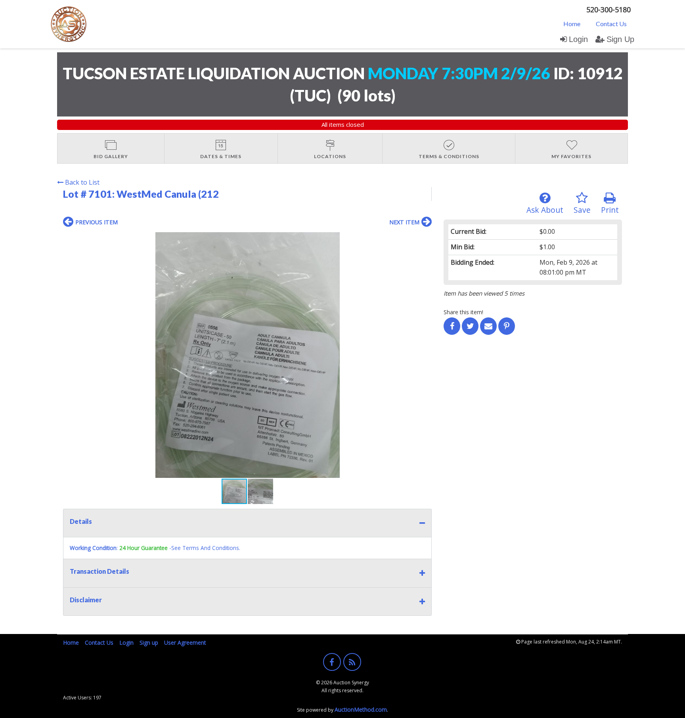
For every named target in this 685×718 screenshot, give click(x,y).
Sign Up (620, 39)
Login (578, 39)
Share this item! (463, 312)
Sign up (149, 642)
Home (571, 23)
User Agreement (185, 642)
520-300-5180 (608, 9)
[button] (424, 239)
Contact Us (611, 23)
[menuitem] (572, 23)
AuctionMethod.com (361, 709)
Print (610, 209)
